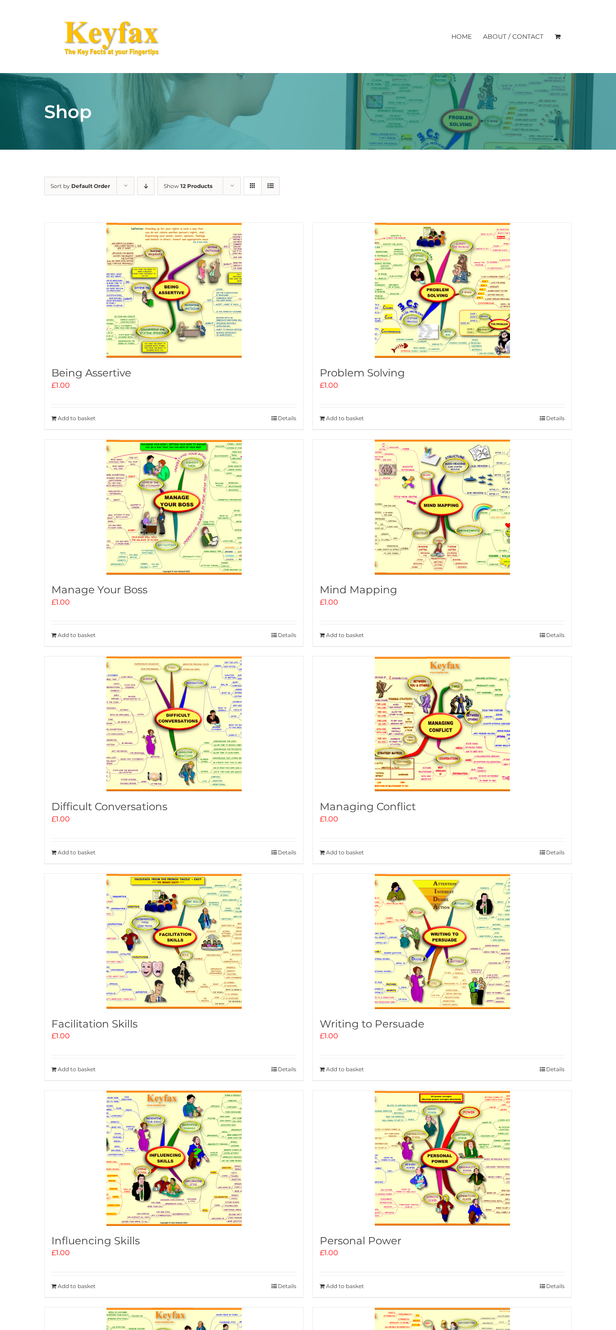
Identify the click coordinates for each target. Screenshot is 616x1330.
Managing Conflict (368, 806)
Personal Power (360, 1240)
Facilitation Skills (94, 1024)
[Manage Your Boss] (174, 507)
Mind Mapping (358, 589)
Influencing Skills (95, 1240)
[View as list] (270, 186)
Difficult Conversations (109, 806)
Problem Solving (362, 373)
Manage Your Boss (99, 589)
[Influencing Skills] (174, 1158)
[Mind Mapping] (442, 507)
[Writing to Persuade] (442, 941)
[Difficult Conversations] (174, 724)
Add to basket (77, 418)
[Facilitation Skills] (174, 941)
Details (287, 418)
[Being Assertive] (174, 290)
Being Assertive (91, 373)
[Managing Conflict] (442, 724)
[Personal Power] (442, 1158)
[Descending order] (146, 186)
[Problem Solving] (442, 290)
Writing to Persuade (372, 1024)
